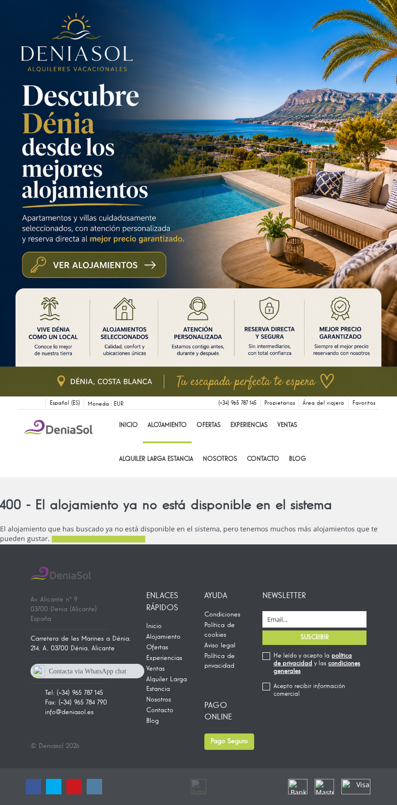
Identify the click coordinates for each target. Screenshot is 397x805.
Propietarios (279, 403)
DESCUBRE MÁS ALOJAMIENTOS (98, 539)
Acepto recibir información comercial (309, 690)
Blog (297, 459)
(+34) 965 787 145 (237, 403)
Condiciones (222, 614)
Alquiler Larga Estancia (156, 459)
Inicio (128, 425)
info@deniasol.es (69, 712)
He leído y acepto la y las (317, 663)
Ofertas (209, 425)
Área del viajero (323, 403)
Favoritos (363, 403)
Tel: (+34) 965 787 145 (74, 692)
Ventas (287, 425)
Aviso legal (219, 645)
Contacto (263, 459)
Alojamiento (167, 425)
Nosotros (220, 459)
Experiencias (249, 425)
